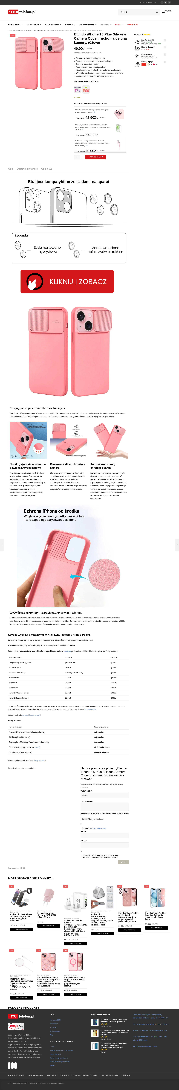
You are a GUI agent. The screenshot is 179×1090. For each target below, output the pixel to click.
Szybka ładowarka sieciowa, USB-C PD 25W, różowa (46, 915)
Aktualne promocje (16, 1075)
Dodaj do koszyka (95, 157)
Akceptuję (94, 828)
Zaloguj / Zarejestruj (149, 2)
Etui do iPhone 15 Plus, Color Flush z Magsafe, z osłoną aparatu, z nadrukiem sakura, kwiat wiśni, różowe (48, 982)
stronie (36, 747)
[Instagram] (169, 2)
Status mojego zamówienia (59, 1058)
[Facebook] (162, 2)
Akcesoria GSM (55, 1020)
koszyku (67, 651)
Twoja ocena (86, 791)
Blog (51, 1035)
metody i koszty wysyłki (31, 715)
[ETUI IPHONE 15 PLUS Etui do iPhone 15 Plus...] (2, 545)
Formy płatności (55, 1054)
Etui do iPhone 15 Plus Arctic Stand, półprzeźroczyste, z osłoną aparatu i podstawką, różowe (128, 917)
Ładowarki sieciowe (44, 911)
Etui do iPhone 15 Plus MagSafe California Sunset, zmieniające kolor (155, 916)
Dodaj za (91, 117)
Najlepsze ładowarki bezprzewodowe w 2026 (150, 1030)
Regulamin (51, 1075)
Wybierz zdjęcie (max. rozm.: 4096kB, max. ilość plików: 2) (105, 814)
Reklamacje (65, 1075)
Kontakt (52, 1065)
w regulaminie (90, 709)
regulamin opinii (98, 828)
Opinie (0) (46, 169)
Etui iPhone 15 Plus (125, 911)
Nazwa (84, 831)
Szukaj (157, 12)
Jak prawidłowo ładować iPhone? (145, 1046)
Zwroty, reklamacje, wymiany (60, 1061)
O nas (52, 1047)
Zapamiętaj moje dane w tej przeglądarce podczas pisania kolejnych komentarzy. (101, 856)
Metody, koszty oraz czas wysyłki (61, 1050)
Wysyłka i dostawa (35, 1075)
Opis (10, 169)
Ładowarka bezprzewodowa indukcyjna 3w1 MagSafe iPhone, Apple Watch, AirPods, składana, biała (102, 920)
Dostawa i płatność (27, 169)
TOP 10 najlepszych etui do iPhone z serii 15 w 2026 (150, 1024)
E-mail (84, 841)
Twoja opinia (87, 801)
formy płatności (40, 761)
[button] (119, 114)
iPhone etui (53, 1027)
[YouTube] (165, 2)
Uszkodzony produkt (110, 1075)
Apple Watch (54, 1024)
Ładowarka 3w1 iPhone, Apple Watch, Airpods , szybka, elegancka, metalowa (21, 918)
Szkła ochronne (55, 1031)
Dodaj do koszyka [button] (22, 929)
